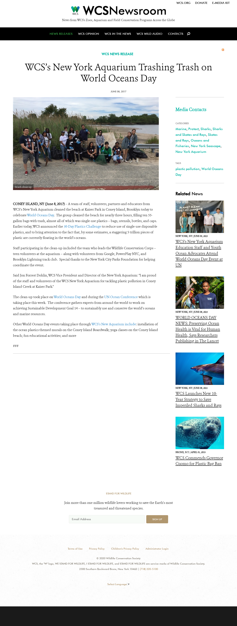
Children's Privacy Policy (125, 548)
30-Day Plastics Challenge (82, 226)
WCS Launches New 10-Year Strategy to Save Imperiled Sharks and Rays (198, 399)
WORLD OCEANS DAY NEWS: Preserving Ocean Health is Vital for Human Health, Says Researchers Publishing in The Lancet (198, 329)
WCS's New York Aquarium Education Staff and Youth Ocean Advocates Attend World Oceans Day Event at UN (199, 253)
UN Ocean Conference (121, 297)
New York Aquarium (191, 152)
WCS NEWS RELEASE (117, 54)
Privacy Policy (97, 548)
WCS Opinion (88, 34)
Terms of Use (75, 548)
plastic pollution (188, 169)
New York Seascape (206, 146)
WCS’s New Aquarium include (113, 324)
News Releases (61, 34)
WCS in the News (118, 34)
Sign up (157, 519)
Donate (201, 3)
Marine (181, 129)
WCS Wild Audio (149, 34)
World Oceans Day (40, 215)
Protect (193, 129)
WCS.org (183, 3)
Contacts (175, 34)
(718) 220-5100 (149, 569)
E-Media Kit (221, 3)
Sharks (206, 129)
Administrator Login (157, 548)
